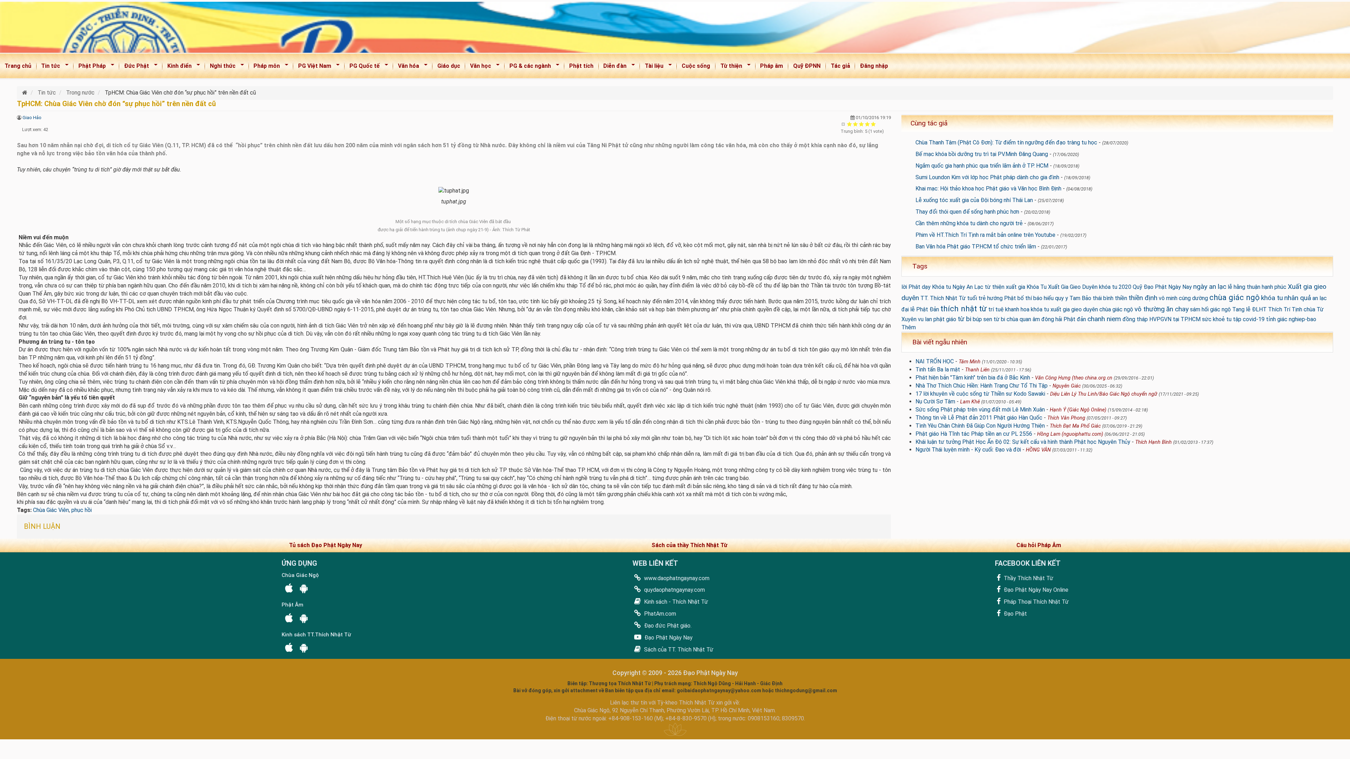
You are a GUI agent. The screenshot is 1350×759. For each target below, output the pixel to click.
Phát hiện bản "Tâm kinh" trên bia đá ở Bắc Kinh (972, 377)
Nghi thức (220, 67)
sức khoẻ (1213, 319)
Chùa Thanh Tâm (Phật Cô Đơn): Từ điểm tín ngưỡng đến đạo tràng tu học (1006, 142)
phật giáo (944, 319)
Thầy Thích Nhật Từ (1027, 578)
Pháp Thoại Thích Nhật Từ (1035, 601)
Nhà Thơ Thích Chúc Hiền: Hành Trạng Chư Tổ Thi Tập (981, 385)
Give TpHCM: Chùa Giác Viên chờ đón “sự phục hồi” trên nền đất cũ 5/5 (873, 123)
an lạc (1319, 298)
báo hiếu (1043, 298)
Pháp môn (264, 67)
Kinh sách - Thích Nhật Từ (675, 601)
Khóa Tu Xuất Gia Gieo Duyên (1062, 287)
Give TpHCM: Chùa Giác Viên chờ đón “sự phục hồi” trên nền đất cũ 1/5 (850, 123)
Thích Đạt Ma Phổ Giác (1075, 426)
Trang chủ (18, 66)
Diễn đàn (613, 67)
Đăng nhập (874, 66)
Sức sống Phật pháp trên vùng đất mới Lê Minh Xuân (980, 409)
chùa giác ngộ (1234, 297)
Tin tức (48, 67)
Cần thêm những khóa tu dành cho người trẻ (969, 223)
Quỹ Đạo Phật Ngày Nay (1162, 287)
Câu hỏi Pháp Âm (1038, 545)
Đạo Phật (1014, 613)
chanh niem (1104, 319)
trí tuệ (996, 309)
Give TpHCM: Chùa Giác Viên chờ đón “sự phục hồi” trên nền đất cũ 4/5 (867, 123)
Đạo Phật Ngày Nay (668, 637)
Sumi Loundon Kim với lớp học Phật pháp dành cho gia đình (987, 177)
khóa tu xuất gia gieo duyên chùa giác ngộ (1082, 309)
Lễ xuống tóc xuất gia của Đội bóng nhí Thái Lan (974, 200)
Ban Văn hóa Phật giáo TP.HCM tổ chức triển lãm (975, 246)
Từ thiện (729, 67)
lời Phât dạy (916, 287)
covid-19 (1254, 319)
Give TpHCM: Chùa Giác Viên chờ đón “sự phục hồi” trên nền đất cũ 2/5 (856, 123)
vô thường (1149, 309)
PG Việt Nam (312, 67)
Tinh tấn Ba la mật (937, 369)
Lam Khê (970, 402)
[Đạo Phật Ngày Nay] (25, 92)
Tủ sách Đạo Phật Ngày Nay (325, 545)
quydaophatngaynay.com (674, 589)
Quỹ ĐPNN (807, 66)
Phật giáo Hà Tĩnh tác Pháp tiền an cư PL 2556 (973, 433)
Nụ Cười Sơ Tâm (935, 401)
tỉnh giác (1276, 319)
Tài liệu (651, 67)
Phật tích (581, 66)
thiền (1121, 298)
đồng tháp (1135, 319)
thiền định (1143, 298)
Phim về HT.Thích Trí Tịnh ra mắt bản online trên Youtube (985, 235)
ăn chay (1177, 309)
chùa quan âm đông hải (1034, 319)
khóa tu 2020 (1115, 287)
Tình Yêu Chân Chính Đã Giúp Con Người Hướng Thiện (980, 425)
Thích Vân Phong (1066, 418)
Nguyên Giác (1067, 386)
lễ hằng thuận (1244, 287)
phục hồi (81, 510)
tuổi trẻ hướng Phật (991, 298)
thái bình (1103, 298)
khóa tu (1272, 298)
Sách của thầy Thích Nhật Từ (689, 545)
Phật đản (1074, 319)
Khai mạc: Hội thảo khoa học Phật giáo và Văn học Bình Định (988, 188)
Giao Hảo (31, 117)
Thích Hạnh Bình (1153, 442)
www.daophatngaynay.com (676, 578)
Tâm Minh (970, 362)
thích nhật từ (963, 308)
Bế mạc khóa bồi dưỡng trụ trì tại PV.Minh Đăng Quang (981, 154)
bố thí (1024, 298)
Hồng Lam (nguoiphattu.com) (1070, 434)
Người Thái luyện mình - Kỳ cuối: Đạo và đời (968, 449)
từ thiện (994, 287)
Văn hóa (406, 67)
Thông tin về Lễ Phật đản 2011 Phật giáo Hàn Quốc (978, 417)
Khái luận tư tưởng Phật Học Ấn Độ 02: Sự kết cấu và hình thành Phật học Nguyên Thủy (1022, 442)
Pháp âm (771, 66)
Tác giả (840, 66)
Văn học (478, 67)
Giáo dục (448, 66)
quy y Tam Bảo (1073, 298)
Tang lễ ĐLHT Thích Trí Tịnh (1267, 309)
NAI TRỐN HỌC (934, 361)
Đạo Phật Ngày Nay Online (1035, 589)
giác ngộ (1220, 309)
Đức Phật (134, 67)
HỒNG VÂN (1038, 450)
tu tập (1233, 319)
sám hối (1199, 309)
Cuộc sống (696, 66)
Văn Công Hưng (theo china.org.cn (1073, 378)
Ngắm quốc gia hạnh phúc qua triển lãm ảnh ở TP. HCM (981, 165)
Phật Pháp (90, 67)
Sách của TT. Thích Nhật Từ (678, 649)
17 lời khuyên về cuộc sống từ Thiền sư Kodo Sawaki (980, 393)
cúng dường (1193, 298)
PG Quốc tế (362, 67)
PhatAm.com (659, 613)
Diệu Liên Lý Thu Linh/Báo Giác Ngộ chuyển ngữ (1103, 394)
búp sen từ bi (989, 319)
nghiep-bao (1302, 319)
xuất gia (1015, 287)
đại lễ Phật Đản (920, 309)
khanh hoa (1017, 309)
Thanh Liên (977, 370)
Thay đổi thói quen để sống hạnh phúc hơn (967, 211)
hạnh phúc (1274, 287)
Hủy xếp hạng (844, 123)
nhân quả (1297, 298)
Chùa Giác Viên (51, 510)
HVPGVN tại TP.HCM (1175, 319)
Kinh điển (177, 67)
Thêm (908, 327)
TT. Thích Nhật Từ (943, 298)
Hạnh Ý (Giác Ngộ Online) (1078, 410)
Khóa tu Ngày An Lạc (957, 287)
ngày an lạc (1209, 287)
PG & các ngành (528, 67)
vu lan (925, 319)
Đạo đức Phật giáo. (667, 625)
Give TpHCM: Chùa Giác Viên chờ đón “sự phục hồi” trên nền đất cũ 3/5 (861, 123)
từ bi (964, 319)
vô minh (1168, 298)
